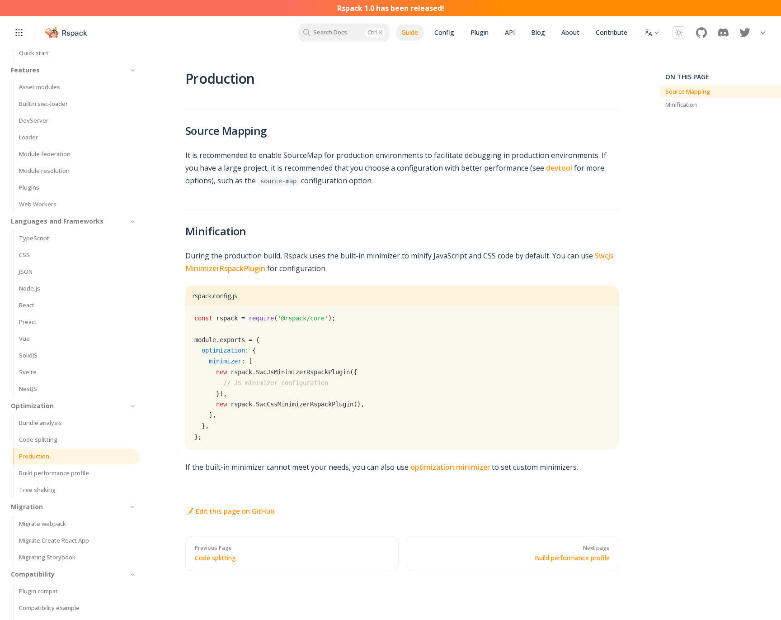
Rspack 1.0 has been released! (390, 8)
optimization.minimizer (450, 467)
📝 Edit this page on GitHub (229, 510)
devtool (559, 168)
